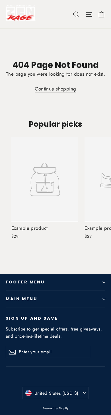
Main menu (21, 299)
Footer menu (25, 282)
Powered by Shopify (56, 408)
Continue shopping (55, 88)
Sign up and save (32, 318)
